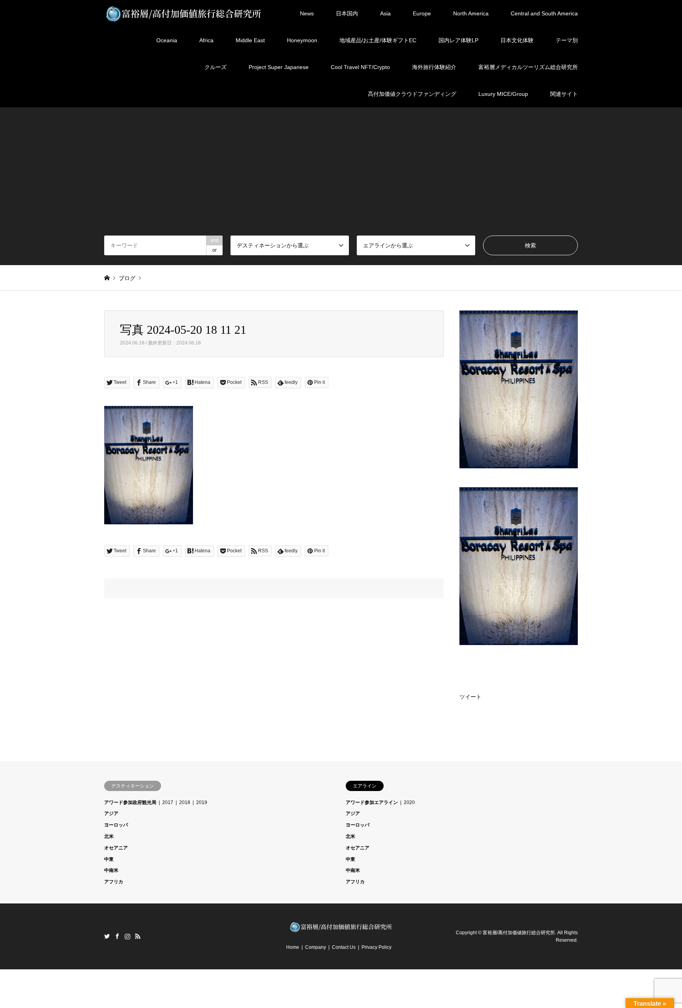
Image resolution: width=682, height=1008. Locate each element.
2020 (409, 802)
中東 (109, 859)
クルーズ (215, 67)
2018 (184, 802)
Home (292, 947)
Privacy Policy (377, 947)
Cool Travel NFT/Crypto (360, 67)
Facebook (117, 936)
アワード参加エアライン (372, 802)
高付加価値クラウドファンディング (412, 94)
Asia (385, 13)
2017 (167, 802)
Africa (206, 40)
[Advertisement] (341, 176)
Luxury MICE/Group (503, 94)
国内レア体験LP (458, 40)
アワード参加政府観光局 (130, 802)
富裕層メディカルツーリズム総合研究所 (528, 67)
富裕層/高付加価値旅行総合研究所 (519, 932)
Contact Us (344, 947)
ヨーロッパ (116, 825)
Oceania (166, 40)
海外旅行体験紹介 (434, 67)
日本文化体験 (517, 40)
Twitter (107, 936)
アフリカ (113, 882)
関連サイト (564, 94)
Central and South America (544, 13)
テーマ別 (567, 40)
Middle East (250, 40)
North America (471, 13)
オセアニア (116, 848)
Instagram (127, 936)
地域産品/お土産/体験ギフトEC (377, 40)
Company (315, 947)
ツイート (470, 697)
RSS (138, 936)
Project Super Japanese (279, 67)
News (307, 13)
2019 (201, 802)
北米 (109, 836)
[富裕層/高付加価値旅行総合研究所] (184, 13)
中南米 (111, 870)
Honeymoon (302, 40)
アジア (111, 813)
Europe (422, 13)
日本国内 (347, 13)
